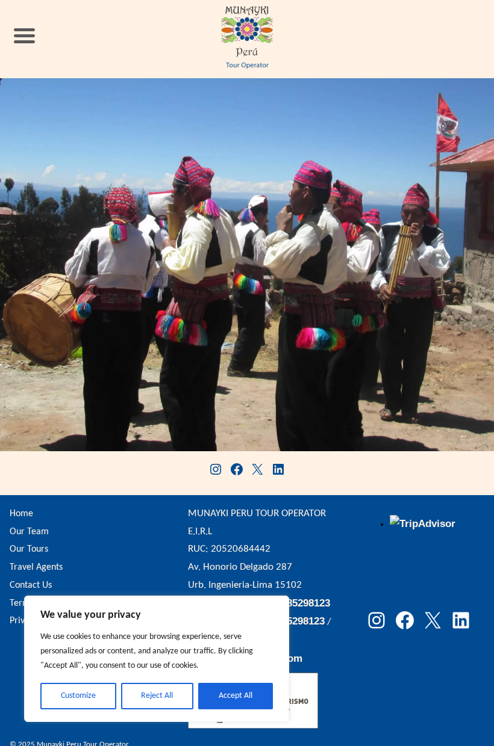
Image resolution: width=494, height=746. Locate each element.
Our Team (29, 532)
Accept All (235, 695)
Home (21, 514)
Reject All (157, 695)
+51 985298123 (295, 603)
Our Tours (29, 549)
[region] (156, 659)
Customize (78, 695)
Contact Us (31, 585)
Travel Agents (36, 567)
